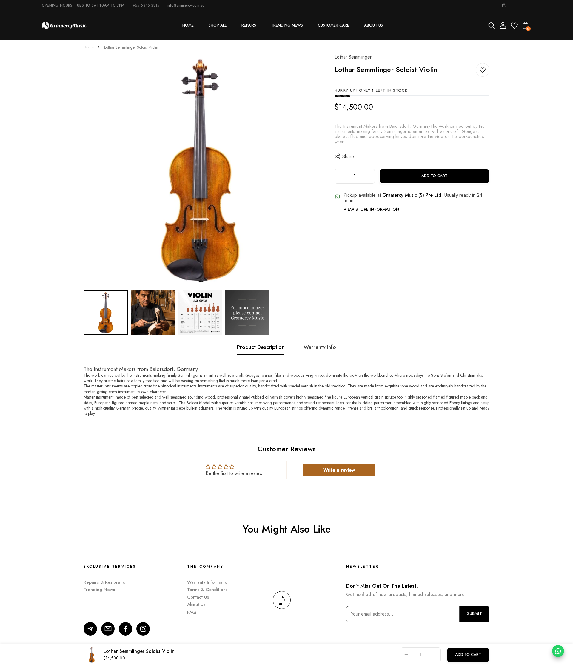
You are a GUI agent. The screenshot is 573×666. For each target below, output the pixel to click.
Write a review (339, 470)
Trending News (99, 589)
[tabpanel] (107, 312)
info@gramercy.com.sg (185, 5)
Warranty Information (208, 582)
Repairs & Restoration (106, 582)
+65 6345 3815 (146, 5)
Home (89, 47)
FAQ (191, 612)
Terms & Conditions (207, 589)
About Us (196, 604)
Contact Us (198, 597)
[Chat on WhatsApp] (558, 651)
